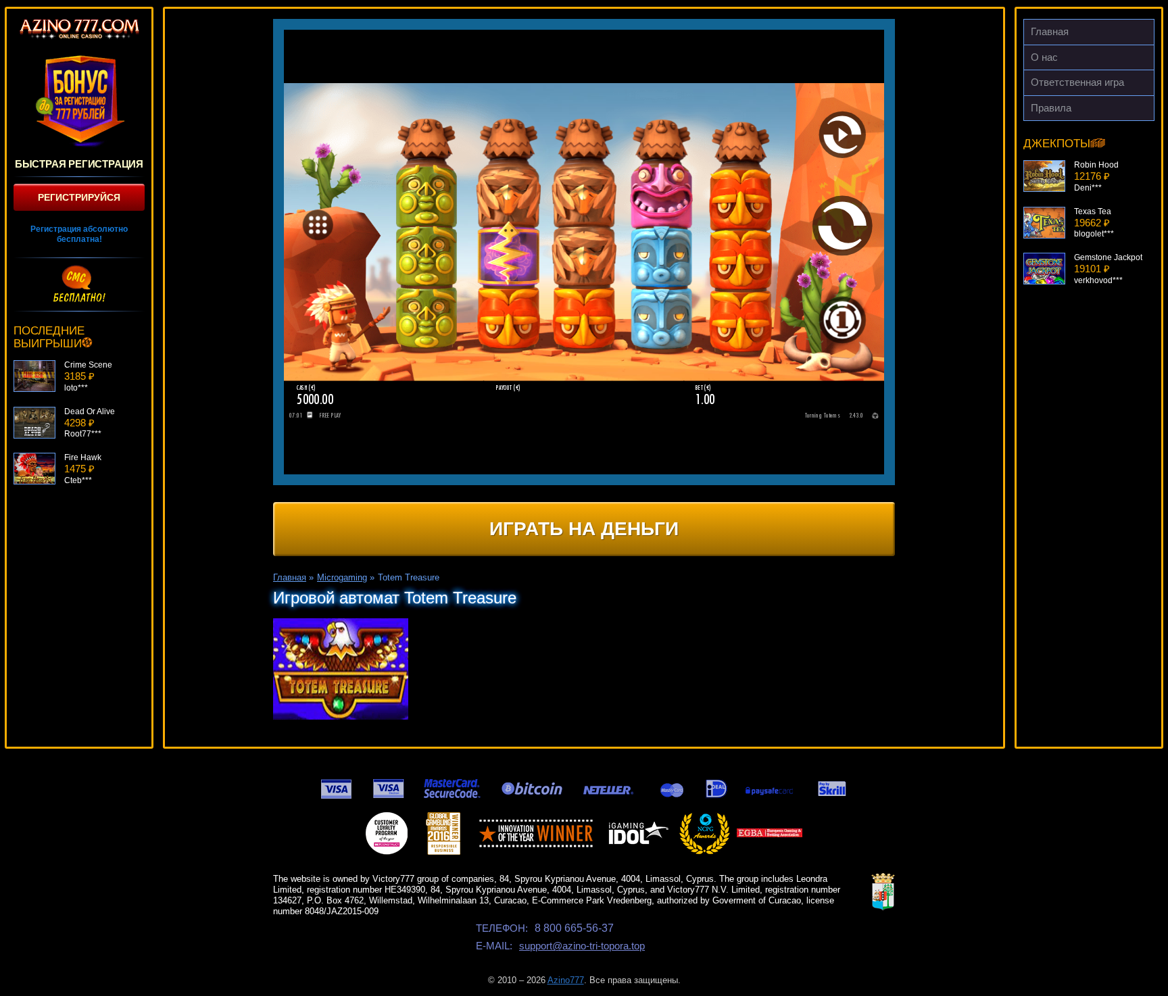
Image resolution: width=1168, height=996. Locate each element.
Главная (1050, 31)
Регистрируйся (79, 197)
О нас (1044, 57)
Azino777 (566, 980)
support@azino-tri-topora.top (582, 945)
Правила (1051, 108)
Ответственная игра (1077, 82)
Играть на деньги (584, 528)
